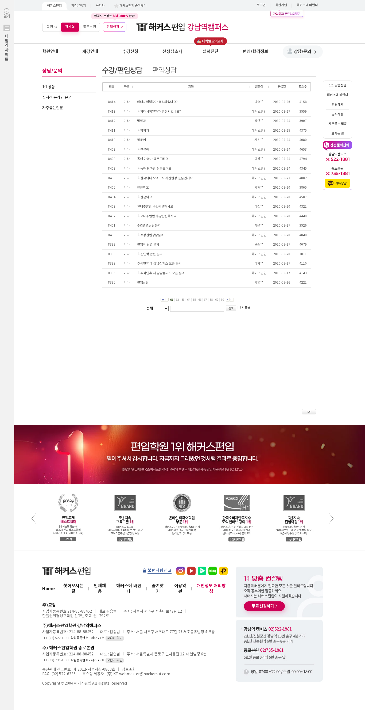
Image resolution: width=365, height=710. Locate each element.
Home (48, 588)
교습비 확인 (114, 638)
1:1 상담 (48, 87)
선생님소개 (172, 51)
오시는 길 (337, 133)
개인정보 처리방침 (211, 588)
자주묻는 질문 (337, 124)
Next (331, 518)
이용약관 (180, 588)
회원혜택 (337, 104)
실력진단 (211, 51)
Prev (34, 518)
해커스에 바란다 (307, 5)
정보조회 (129, 669)
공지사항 (337, 114)
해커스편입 (54, 5)
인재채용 (100, 588)
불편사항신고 (159, 570)
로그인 (261, 5)
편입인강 (113, 27)
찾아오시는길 (73, 588)
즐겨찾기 (158, 588)
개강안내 (90, 51)
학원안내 (50, 51)
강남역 (70, 27)
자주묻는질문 (52, 108)
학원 (49, 27)
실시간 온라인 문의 (57, 98)
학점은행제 (78, 5)
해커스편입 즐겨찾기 (133, 5)
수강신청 (130, 51)
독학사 (100, 5)
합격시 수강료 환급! (114, 16)
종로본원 (89, 27)
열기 (6, 38)
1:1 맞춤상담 (337, 85)
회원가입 (281, 5)
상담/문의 (302, 51)
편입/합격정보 (255, 51)
